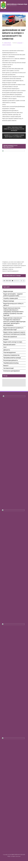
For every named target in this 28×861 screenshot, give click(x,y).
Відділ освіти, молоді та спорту (12, 342)
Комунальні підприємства (11, 355)
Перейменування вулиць (11, 363)
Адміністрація (7, 42)
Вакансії (5, 365)
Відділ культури (8, 291)
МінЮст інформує (6, 44)
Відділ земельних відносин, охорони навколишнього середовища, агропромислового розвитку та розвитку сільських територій (13, 311)
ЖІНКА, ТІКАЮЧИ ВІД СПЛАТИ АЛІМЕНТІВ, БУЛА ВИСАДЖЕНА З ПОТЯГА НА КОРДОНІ (14, 129)
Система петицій (8, 368)
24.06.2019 (19, 42)
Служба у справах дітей (10, 298)
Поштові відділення (9, 352)
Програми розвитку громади (12, 357)
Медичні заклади (8, 301)
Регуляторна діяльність (10, 360)
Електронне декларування (11, 371)
